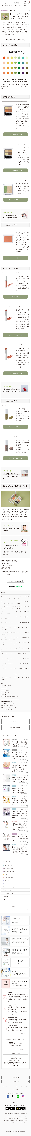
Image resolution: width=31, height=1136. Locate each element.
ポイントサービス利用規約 (9, 1120)
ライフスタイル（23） (9, 887)
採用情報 (12, 1113)
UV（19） (6, 874)
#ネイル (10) (4, 694)
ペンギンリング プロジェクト (12, 1123)
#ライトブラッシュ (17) (6, 701)
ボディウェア (15, 1089)
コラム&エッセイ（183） (10, 890)
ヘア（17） (6, 880)
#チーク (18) (4, 688)
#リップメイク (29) (5, 692)
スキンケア (5, 1086)
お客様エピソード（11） (8, 896)
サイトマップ (22, 1123)
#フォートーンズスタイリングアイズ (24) (10, 696)
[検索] (5, 2)
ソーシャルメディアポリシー (21, 1120)
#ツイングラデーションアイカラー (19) (10, 699)
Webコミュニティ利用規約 (22, 1118)
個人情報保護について (9, 1116)
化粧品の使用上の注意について (21, 1113)
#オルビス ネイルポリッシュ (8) (8, 707)
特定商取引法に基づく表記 (20, 1116)
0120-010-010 (18, 1043)
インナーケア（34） (8, 877)
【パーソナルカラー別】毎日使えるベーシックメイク (13, 674)
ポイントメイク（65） (9, 871)
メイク (10, 1086)
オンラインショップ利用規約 (9, 1118)
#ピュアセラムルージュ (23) (7, 703)
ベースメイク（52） (8, 868)
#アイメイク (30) (5, 690)
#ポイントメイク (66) (6, 685)
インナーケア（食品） (23, 1086)
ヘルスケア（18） (7, 899)
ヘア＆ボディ (15, 1086)
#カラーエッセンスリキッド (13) (8, 705)
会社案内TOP (6, 1113)
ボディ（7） (7, 884)
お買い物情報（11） (8, 893)
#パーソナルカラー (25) (6, 709)
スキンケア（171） (8, 865)
